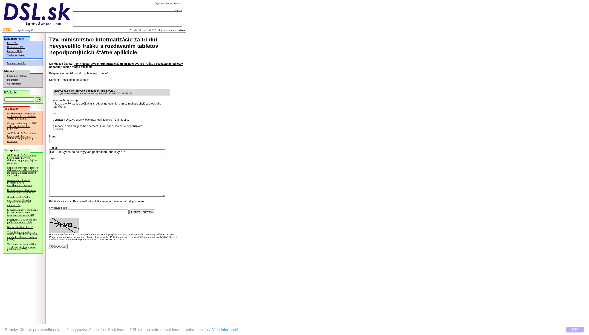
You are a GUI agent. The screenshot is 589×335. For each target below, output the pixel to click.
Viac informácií (225, 329)
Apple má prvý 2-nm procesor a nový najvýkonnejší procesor (19, 182)
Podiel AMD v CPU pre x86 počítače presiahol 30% (22, 221)
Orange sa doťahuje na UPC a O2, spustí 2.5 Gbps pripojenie (22, 126)
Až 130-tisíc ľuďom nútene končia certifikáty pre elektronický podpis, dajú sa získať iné (22, 137)
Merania (23, 76)
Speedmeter (13, 76)
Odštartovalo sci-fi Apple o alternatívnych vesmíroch (21, 191)
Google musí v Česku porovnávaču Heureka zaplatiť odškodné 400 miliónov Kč (19, 201)
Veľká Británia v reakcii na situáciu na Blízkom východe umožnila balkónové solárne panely (22, 236)
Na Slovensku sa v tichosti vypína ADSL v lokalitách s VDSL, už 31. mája (21, 116)
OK (575, 329)
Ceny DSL (12, 43)
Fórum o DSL (14, 51)
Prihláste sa (56, 201)
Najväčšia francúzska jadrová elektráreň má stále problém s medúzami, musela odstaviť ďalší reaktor (22, 171)
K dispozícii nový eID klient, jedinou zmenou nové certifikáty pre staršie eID (22, 212)
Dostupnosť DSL (16, 47)
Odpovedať (58, 129)
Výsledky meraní (16, 55)
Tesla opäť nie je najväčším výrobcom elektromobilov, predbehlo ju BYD (21, 247)
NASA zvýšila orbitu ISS (20, 227)
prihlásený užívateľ (96, 73)
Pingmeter (12, 80)
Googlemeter (14, 83)
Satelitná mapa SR (16, 63)
